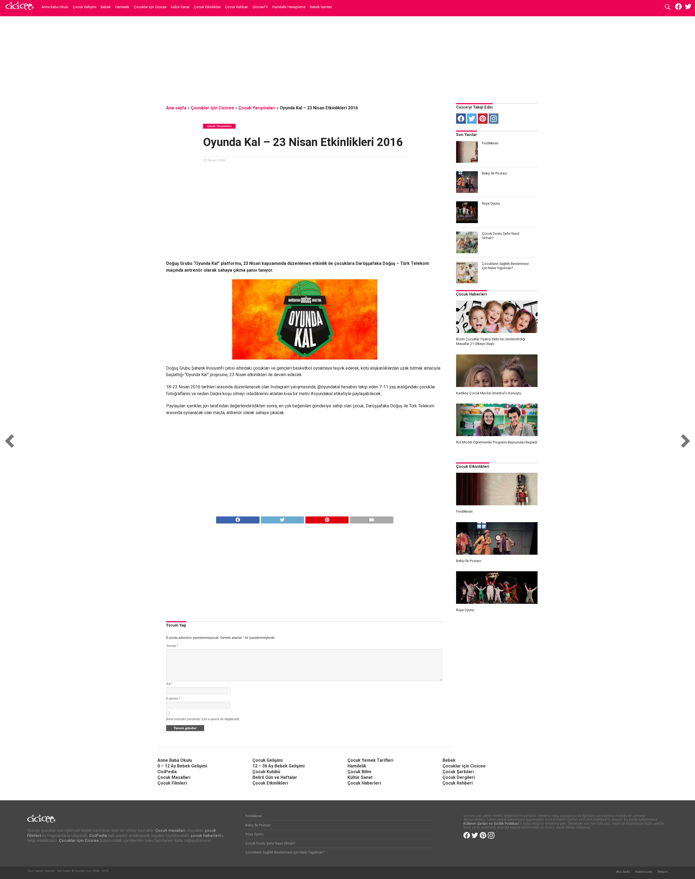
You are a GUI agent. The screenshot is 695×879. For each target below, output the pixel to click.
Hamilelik (122, 7)
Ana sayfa (176, 107)
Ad (169, 684)
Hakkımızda (643, 872)
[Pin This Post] (327, 518)
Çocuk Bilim (359, 771)
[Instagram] (493, 118)
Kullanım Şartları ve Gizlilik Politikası (491, 824)
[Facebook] (461, 118)
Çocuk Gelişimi (84, 7)
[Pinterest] (483, 118)
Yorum (172, 646)
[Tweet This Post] (282, 518)
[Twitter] (472, 118)
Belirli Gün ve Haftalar (274, 777)
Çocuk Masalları (173, 777)
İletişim (663, 872)
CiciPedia (167, 771)
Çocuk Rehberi (236, 7)
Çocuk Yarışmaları (256, 107)
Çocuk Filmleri (172, 783)
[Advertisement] (347, 58)
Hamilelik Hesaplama (288, 7)
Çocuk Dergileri (459, 777)
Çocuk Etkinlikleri (207, 7)
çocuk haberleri (205, 835)
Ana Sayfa (623, 872)
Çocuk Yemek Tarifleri (370, 760)
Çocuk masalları (170, 830)
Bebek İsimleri (321, 7)
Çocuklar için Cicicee (150, 7)
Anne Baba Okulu (55, 7)
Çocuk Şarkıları (458, 771)
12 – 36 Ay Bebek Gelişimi (278, 766)
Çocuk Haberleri (471, 294)
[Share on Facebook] (237, 518)
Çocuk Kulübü (266, 771)
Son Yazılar (466, 134)
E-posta (173, 698)
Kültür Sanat (180, 7)
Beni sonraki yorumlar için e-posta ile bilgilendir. (203, 719)
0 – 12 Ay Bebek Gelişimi (182, 766)
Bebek (106, 7)
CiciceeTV (260, 7)
